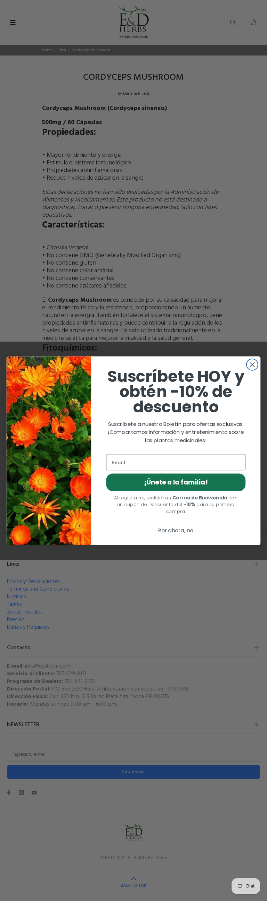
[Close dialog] (252, 364)
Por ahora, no (175, 530)
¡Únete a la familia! (176, 482)
